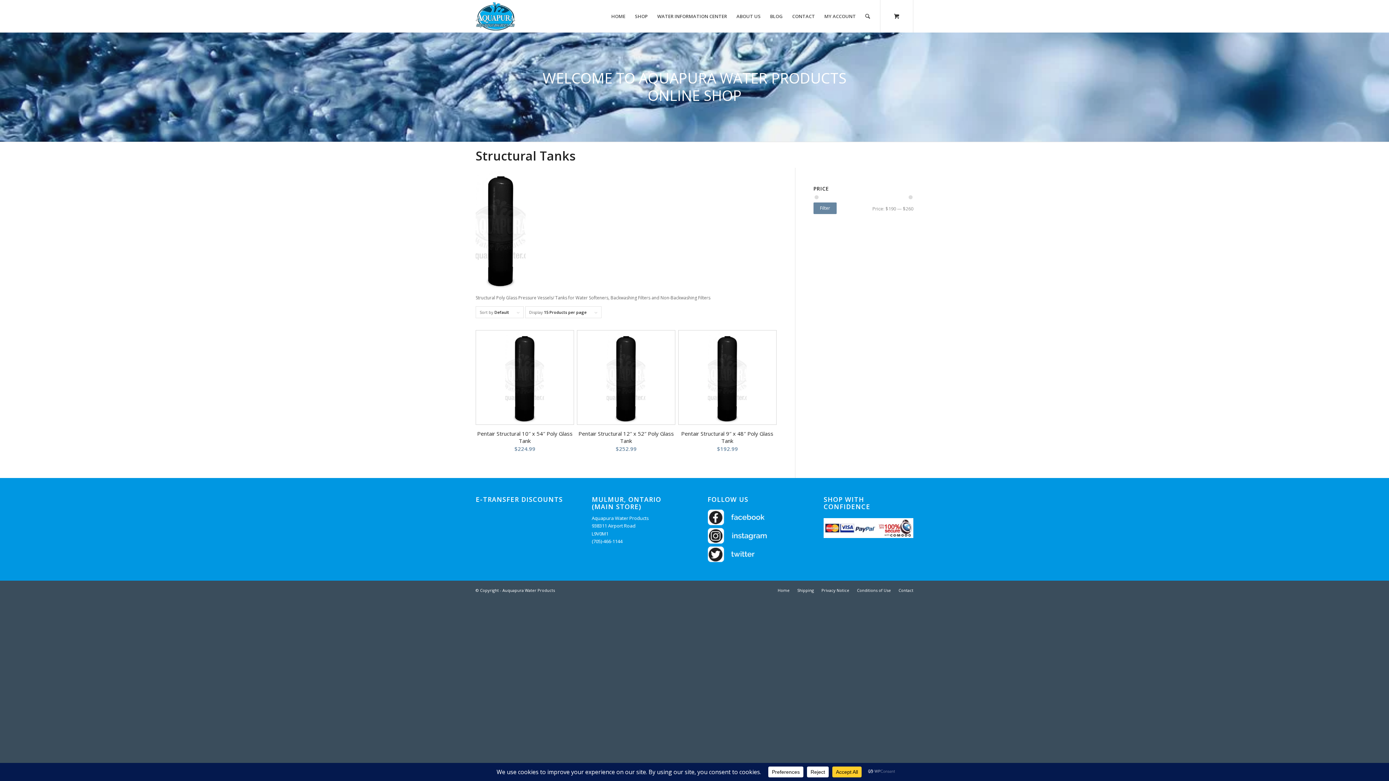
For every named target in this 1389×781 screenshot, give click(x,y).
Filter (825, 208)
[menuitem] (618, 16)
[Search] (868, 16)
